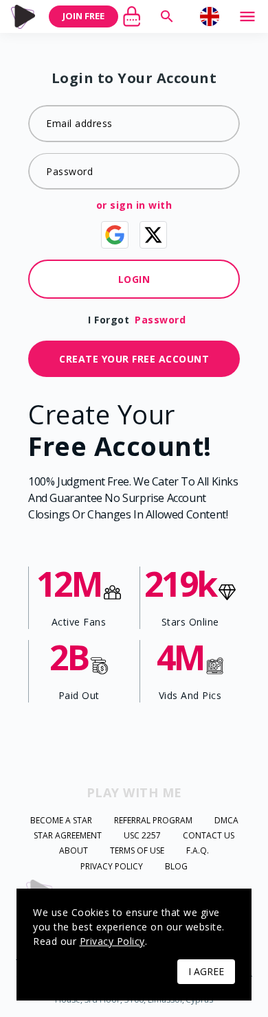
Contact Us (208, 836)
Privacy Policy (111, 866)
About (73, 851)
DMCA (226, 820)
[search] (167, 16)
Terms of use (137, 851)
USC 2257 (142, 836)
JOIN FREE (83, 16)
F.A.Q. (197, 851)
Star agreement (68, 836)
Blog (176, 866)
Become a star (61, 820)
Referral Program (153, 820)
